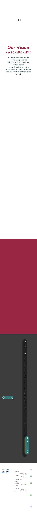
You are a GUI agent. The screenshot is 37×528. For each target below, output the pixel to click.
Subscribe (27, 445)
